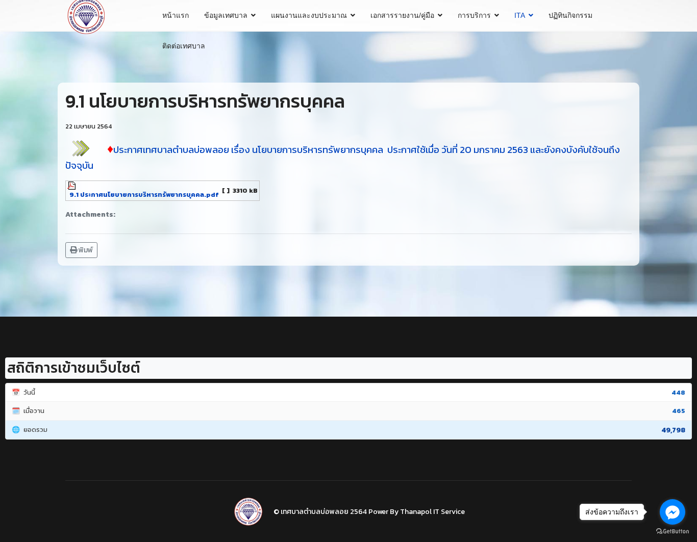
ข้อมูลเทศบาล (225, 15)
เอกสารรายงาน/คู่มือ (402, 15)
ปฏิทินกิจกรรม (570, 15)
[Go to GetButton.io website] (672, 531)
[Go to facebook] (672, 512)
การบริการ (474, 15)
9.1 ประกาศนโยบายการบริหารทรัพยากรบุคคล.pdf (144, 194)
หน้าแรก (175, 15)
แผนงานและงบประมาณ (309, 15)
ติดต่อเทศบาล (183, 46)
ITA (519, 15)
